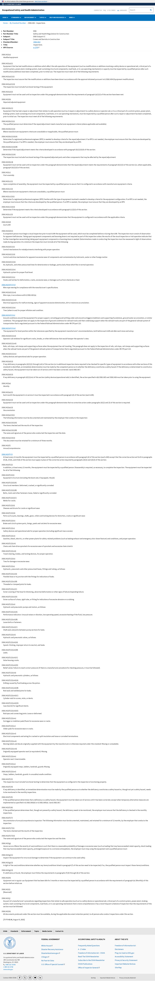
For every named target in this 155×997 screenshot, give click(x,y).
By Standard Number (18, 23)
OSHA (5, 17)
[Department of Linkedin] (40, 977)
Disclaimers (119, 949)
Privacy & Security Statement (126, 960)
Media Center (47, 931)
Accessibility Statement (124, 956)
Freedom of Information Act (125, 945)
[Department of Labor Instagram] (30, 977)
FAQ (104, 10)
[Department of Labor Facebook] (19, 977)
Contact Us (98, 10)
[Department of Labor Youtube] (35, 977)
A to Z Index (111, 10)
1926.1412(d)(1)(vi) (9, 285)
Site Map (118, 967)
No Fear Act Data (47, 960)
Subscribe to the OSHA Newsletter (91, 960)
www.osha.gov (8, 969)
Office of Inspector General (88, 967)
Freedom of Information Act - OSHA (91, 953)
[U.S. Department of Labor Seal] (9, 942)
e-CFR (35, 47)
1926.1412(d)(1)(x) (8, 315)
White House (46, 946)
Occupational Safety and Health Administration (23, 10)
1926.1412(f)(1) (7, 454)
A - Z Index (82, 949)
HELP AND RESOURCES (56, 17)
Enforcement (29, 17)
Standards (15, 17)
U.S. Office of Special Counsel (52, 964)
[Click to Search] (150, 10)
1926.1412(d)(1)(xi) (9, 328)
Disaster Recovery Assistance (52, 949)
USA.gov (44, 957)
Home (5, 23)
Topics (42, 17)
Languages (123, 10)
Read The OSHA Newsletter (88, 956)
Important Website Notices (125, 964)
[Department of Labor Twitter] (25, 977)
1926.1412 (36, 42)
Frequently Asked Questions (89, 945)
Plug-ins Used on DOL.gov (124, 953)
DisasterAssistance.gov (50, 953)
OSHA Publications (85, 964)
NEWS (71, 17)
